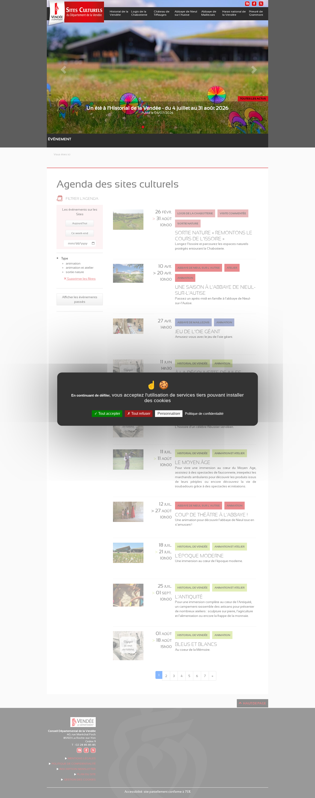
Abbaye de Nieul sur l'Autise (186, 13)
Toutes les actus (253, 98)
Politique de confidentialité (204, 413)
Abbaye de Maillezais (208, 13)
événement (50, 139)
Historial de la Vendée (119, 13)
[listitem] (247, 3)
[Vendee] (75, 13)
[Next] (251, 67)
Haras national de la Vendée (234, 13)
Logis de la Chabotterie (139, 13)
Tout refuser (140, 413)
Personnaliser (169, 413)
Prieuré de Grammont (256, 13)
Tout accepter (108, 413)
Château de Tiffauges (161, 13)
